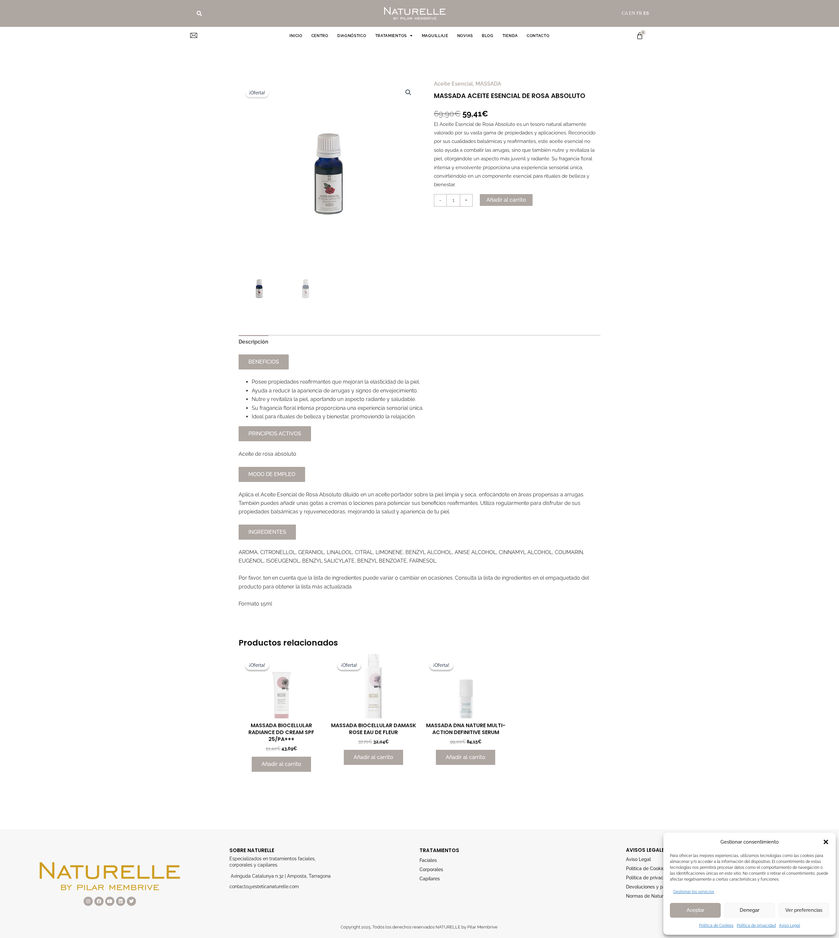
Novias (465, 35)
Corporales (431, 869)
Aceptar (695, 910)
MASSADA (488, 84)
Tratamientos (391, 35)
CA (625, 13)
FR (639, 13)
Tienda (510, 35)
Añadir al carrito (506, 200)
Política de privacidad (756, 925)
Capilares (430, 878)
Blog (488, 35)
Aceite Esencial (453, 84)
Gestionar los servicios (693, 891)
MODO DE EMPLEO (271, 474)
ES (646, 13)
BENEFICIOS (263, 362)
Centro (319, 35)
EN (632, 13)
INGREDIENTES (267, 532)
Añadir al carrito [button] (281, 764)
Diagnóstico (351, 35)
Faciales (428, 860)
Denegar (749, 910)
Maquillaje (435, 35)
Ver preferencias (803, 910)
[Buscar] (199, 13)
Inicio (295, 35)
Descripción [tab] (253, 342)
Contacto (538, 35)
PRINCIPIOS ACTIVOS (274, 433)
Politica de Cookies (716, 925)
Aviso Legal (789, 925)
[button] (826, 842)
